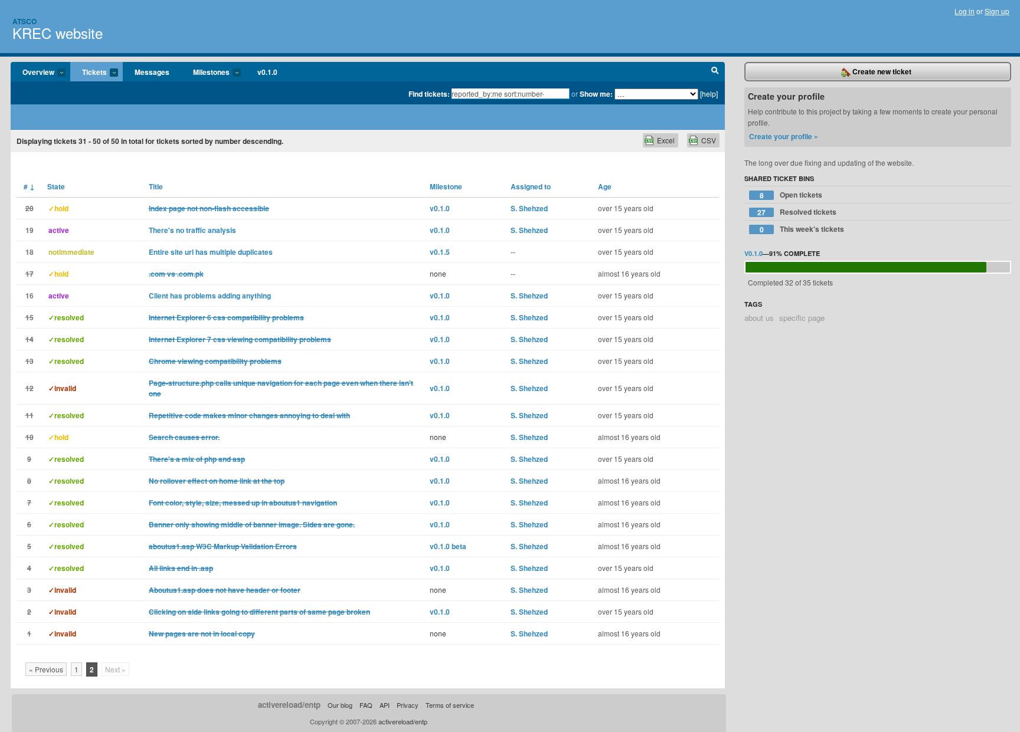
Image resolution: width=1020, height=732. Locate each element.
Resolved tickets (796, 212)
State (56, 186)
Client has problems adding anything (210, 295)
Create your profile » (783, 136)
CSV (708, 140)
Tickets (88, 72)
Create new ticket (881, 71)
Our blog (340, 705)
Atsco (24, 21)
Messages (152, 72)
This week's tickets (802, 229)
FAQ (365, 705)
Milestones (205, 72)
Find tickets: (429, 93)
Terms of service (450, 705)
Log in (964, 11)
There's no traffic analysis (192, 230)
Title (156, 186)
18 (29, 252)
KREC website (57, 32)
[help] (709, 93)
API (385, 705)
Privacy (408, 705)
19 (29, 230)
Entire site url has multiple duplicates (211, 252)
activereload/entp (289, 704)
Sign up (997, 11)
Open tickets (791, 195)
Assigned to (531, 186)
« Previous (46, 669)
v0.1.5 (440, 252)
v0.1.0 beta (448, 546)
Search (715, 72)
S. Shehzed (529, 208)
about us (759, 317)
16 (29, 295)
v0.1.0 (267, 72)
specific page (802, 317)
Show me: (596, 93)
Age (605, 186)
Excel (666, 140)
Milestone (446, 186)
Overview (32, 72)
